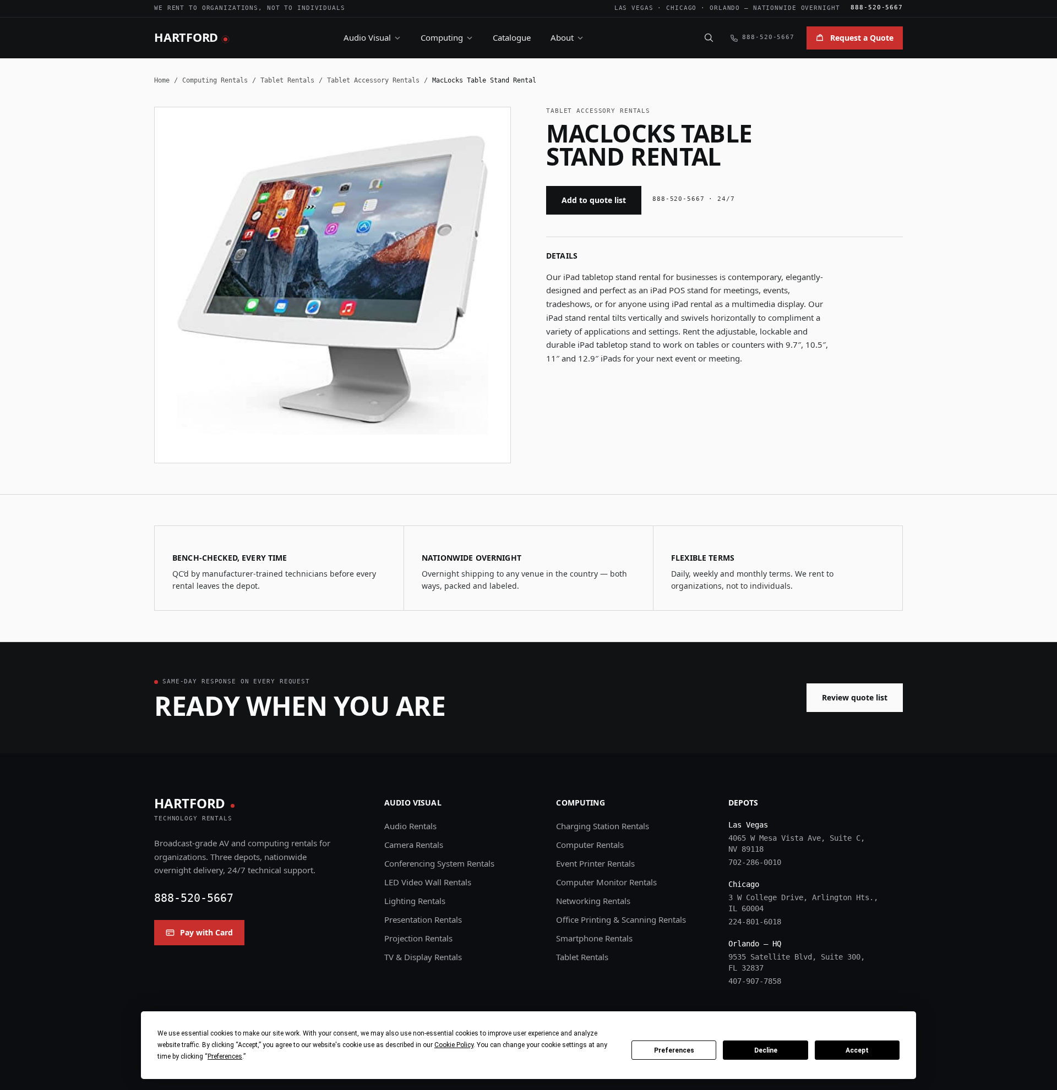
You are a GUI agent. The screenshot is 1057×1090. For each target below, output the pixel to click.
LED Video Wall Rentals (427, 882)
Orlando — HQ (754, 943)
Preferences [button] (225, 1056)
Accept (857, 1050)
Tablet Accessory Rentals (373, 80)
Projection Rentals (418, 938)
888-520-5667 (877, 7)
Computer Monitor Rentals (606, 882)
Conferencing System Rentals (439, 863)
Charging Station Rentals (602, 825)
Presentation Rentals (423, 919)
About (562, 37)
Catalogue (512, 37)
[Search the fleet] (708, 37)
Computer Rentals (590, 844)
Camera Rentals (413, 844)
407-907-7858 (754, 981)
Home (162, 80)
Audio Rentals (410, 825)
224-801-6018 (754, 921)
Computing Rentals (215, 80)
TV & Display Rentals (423, 956)
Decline (765, 1050)
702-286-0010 (754, 862)
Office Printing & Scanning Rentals (621, 919)
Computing (442, 37)
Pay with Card (206, 932)
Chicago (681, 8)
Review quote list (854, 697)
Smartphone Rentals (594, 938)
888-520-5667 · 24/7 (693, 198)
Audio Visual (367, 37)
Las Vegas (633, 8)
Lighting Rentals (414, 900)
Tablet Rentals (287, 80)
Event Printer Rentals (595, 863)
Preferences (674, 1050)
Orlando (725, 8)
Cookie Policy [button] (453, 1045)
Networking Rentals (593, 900)
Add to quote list (594, 200)
